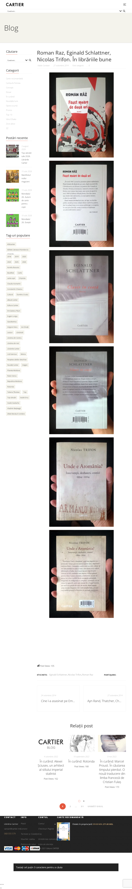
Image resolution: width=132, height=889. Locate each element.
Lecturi (10, 332)
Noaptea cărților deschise (16, 359)
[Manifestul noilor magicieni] (12, 176)
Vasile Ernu (24, 397)
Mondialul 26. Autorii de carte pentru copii (26, 200)
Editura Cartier (12, 305)
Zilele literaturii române (16, 414)
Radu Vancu (11, 376)
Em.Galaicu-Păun (13, 311)
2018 (9, 256)
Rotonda (10, 387)
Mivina (23, 354)
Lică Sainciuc (12, 354)
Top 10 (9, 114)
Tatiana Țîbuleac (13, 392)
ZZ (7, 128)
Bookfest (10, 273)
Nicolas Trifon (74, 674)
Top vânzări (11, 397)
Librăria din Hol (13, 343)
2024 (9, 262)
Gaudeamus (11, 321)
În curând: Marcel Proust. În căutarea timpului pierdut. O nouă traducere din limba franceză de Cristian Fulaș (112, 771)
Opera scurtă (11, 105)
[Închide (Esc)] (3, 884)
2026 (24, 262)
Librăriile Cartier (13, 349)
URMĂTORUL (95, 806)
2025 (16, 262)
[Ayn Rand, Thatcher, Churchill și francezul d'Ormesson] (104, 698)
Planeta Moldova (13, 370)
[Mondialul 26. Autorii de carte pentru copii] (12, 195)
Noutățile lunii (12, 101)
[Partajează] (2, 884)
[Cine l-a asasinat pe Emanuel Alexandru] (58, 698)
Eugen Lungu (12, 316)
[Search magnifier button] (124, 11)
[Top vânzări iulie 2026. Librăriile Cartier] (12, 151)
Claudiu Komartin (13, 283)
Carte (20, 273)
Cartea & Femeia (13, 83)
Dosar (8, 92)
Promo (9, 110)
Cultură (10, 294)
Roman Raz (87, 674)
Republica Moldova (14, 381)
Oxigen (24, 365)
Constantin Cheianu (14, 289)
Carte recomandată (14, 78)
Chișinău (22, 278)
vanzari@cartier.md (12, 828)
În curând (10, 96)
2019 (16, 256)
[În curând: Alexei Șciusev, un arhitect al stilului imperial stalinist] (51, 743)
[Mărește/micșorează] (0, 884)
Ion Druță (24, 327)
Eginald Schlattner (58, 674)
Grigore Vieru (12, 327)
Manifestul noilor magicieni (26, 178)
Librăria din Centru (14, 338)
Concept (9, 87)
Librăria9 (19, 332)
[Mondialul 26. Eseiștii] (12, 220)
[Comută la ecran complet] (1, 884)
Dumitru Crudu (22, 294)
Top (24, 392)
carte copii (11, 278)
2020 (24, 256)
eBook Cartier (12, 300)
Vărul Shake (11, 119)
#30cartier (11, 244)
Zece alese (10, 123)
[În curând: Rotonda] (82, 743)
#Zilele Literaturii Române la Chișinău (17, 250)
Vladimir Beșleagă (14, 408)
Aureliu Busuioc (13, 267)
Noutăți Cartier (12, 365)
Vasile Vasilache (13, 403)
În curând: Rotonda (81, 761)
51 (82, 806)
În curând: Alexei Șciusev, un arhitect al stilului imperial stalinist (51, 767)
